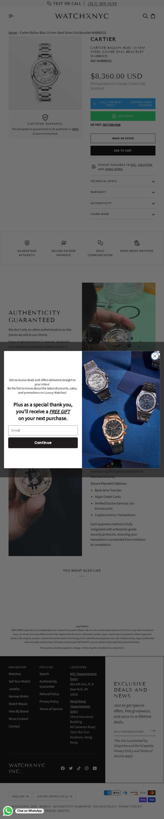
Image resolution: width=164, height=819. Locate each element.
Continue (43, 442)
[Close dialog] (154, 356)
